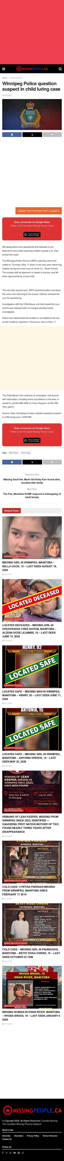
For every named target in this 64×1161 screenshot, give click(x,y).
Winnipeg (25, 452)
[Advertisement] (32, 32)
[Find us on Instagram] (23, 1152)
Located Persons (14, 619)
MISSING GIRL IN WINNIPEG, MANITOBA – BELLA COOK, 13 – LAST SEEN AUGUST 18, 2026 (29, 566)
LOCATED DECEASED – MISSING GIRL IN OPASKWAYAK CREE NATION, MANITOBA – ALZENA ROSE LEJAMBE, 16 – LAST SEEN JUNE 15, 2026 (29, 630)
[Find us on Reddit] (19, 1152)
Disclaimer (18, 1135)
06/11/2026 (8, 703)
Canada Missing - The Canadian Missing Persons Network (30, 1122)
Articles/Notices (16, 77)
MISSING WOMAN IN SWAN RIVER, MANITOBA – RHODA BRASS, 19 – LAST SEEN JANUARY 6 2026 (31, 1015)
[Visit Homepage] (32, 69)
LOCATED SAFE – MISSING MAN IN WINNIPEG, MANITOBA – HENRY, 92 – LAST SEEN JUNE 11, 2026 (31, 695)
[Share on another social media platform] (52, 134)
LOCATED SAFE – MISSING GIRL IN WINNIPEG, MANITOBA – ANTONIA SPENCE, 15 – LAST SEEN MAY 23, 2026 (31, 757)
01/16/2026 (8, 1024)
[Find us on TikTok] (10, 1152)
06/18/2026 (8, 641)
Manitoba (13, 452)
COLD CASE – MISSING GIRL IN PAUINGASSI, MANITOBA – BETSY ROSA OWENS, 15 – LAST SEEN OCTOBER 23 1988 (31, 953)
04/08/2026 (8, 836)
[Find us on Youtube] (15, 1152)
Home (4, 77)
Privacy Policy (33, 1135)
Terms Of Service (50, 1135)
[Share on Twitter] (32, 134)
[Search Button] (60, 68)
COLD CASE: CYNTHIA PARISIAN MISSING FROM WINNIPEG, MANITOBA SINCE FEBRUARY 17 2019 (28, 890)
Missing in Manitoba (15, 556)
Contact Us (7, 1139)
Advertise (6, 1135)
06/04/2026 (8, 766)
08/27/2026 (8, 574)
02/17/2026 (8, 899)
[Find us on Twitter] (7, 1152)
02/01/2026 (8, 961)
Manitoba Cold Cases (16, 880)
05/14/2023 (7, 95)
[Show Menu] (3, 68)
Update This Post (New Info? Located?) (38, 210)
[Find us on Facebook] (2, 1152)
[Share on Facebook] (12, 134)
